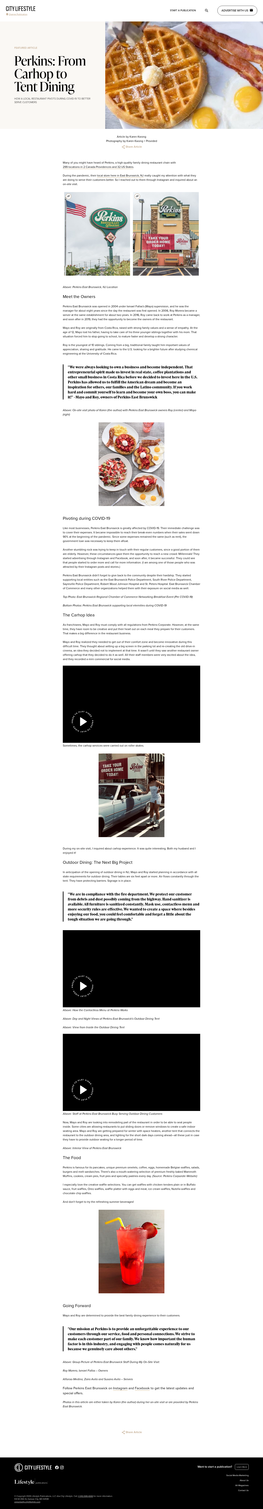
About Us (244, 1480)
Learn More (242, 1467)
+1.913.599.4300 (85, 1496)
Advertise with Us (234, 10)
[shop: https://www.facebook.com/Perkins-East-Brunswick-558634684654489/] (137, 196)
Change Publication (18, 14)
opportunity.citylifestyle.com (27, 1502)
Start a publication (183, 10)
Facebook (142, 1388)
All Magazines (242, 1485)
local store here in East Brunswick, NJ (120, 175)
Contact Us (243, 1490)
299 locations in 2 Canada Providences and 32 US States (98, 167)
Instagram (120, 1388)
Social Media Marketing (237, 1475)
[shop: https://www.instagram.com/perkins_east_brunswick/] (68, 196)
